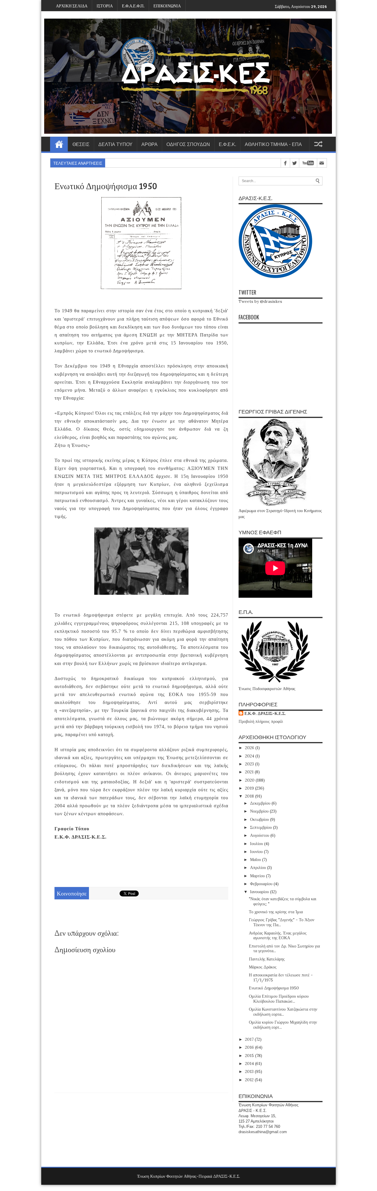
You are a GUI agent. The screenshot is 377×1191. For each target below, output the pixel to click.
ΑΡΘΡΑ (149, 144)
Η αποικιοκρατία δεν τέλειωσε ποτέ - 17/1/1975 (281, 977)
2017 (250, 1039)
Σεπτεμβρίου (261, 827)
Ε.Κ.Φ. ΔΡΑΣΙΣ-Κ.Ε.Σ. (265, 713)
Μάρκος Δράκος (263, 967)
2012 (250, 1079)
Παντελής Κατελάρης (267, 959)
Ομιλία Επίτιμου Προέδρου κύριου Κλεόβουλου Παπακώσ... (279, 999)
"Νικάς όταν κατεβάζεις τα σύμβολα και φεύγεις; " (282, 901)
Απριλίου (258, 867)
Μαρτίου (258, 875)
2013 (250, 1071)
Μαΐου (256, 859)
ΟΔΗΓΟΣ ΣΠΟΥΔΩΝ (188, 144)
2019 (250, 788)
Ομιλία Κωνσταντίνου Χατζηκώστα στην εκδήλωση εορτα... (283, 1012)
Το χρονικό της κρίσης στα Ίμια (276, 911)
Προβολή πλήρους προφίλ (261, 721)
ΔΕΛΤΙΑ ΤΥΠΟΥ (115, 144)
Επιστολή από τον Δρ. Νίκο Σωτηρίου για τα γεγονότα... (284, 948)
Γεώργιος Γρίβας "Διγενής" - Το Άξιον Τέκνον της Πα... (281, 922)
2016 (250, 1047)
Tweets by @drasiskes (260, 301)
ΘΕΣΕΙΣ (81, 144)
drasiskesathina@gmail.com (263, 1132)
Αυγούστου (260, 835)
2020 (250, 780)
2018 (250, 796)
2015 (250, 1055)
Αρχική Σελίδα (59, 144)
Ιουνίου (257, 851)
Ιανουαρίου (260, 891)
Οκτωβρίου (260, 819)
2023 (250, 764)
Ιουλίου (257, 843)
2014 (250, 1063)
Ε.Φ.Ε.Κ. (227, 144)
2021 (250, 772)
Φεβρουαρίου (262, 883)
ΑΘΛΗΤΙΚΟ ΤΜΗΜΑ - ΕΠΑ (273, 144)
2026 (250, 747)
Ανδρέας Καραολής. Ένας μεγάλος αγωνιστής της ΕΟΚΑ (278, 935)
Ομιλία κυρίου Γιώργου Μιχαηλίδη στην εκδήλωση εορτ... (283, 1025)
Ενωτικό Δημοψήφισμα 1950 (274, 988)
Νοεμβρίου (260, 811)
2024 (250, 756)
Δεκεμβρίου (261, 803)
